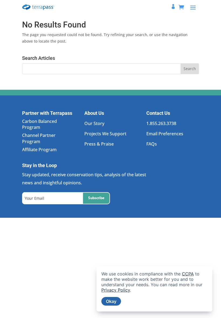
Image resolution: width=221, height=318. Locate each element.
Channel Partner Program (39, 138)
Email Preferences (164, 134)
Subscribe (96, 198)
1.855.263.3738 (161, 123)
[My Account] (173, 7)
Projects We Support (105, 134)
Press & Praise (99, 144)
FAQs (151, 144)
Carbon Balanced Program (39, 124)
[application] (154, 289)
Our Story (94, 123)
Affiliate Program (39, 150)
